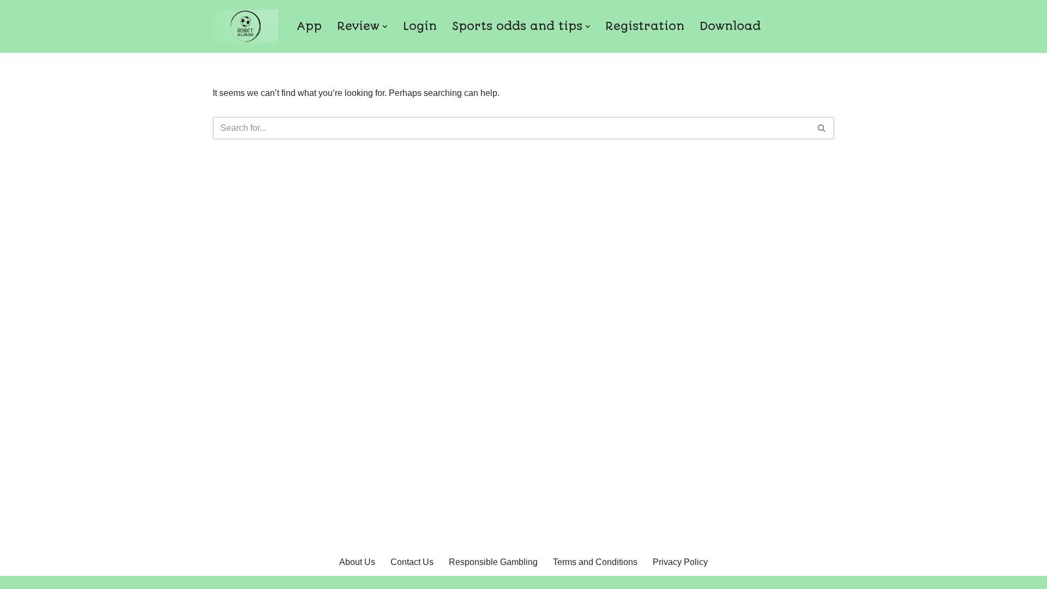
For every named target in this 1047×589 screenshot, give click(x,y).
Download (730, 26)
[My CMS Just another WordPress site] (245, 26)
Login (420, 26)
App (309, 26)
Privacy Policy (680, 562)
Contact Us (412, 562)
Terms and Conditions (595, 562)
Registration (644, 26)
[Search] (822, 128)
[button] (385, 26)
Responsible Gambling (493, 562)
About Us (357, 562)
